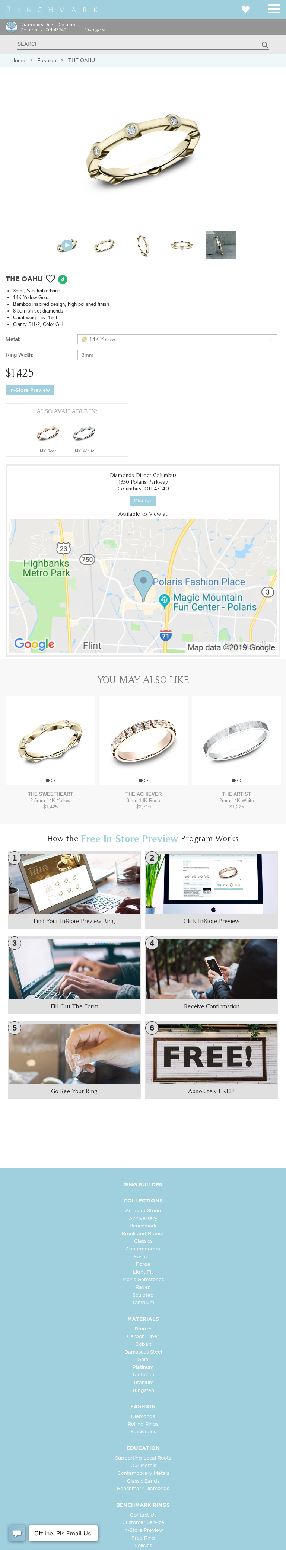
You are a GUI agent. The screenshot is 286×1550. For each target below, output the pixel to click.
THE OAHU (81, 60)
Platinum (143, 1367)
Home (18, 60)
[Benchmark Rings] (52, 9)
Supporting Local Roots (143, 1458)
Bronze (143, 1329)
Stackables (143, 1432)
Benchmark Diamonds (143, 1489)
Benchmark (143, 1226)
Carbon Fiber (143, 1337)
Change (93, 29)
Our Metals (143, 1466)
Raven (143, 1287)
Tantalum (143, 1303)
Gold (143, 1360)
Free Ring (143, 1538)
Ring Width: (20, 355)
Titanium (143, 1383)
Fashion (46, 60)
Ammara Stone (143, 1211)
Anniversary (143, 1219)
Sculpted (143, 1295)
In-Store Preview (29, 390)
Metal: (13, 339)
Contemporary (143, 1249)
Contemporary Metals (143, 1473)
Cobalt (143, 1344)
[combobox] (177, 339)
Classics (143, 1241)
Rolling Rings (143, 1424)
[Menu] (274, 7)
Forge (143, 1264)
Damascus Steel (143, 1352)
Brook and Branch (143, 1234)
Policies (143, 1546)
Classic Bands (143, 1481)
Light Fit (143, 1272)
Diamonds (143, 1417)
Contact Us (143, 1515)
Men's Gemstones (143, 1280)
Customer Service (143, 1523)
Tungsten (143, 1391)
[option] (48, 437)
